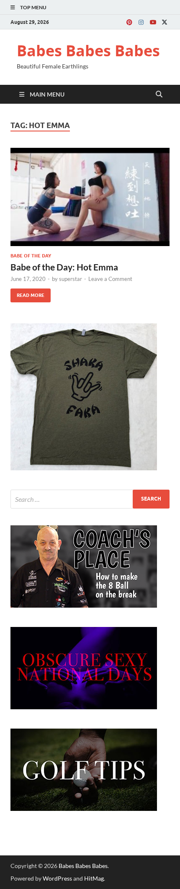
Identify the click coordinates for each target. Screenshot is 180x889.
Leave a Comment (110, 278)
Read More (27, 293)
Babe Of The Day (30, 256)
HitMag (94, 878)
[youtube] (153, 22)
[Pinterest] (129, 22)
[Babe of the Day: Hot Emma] (90, 197)
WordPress (57, 878)
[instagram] (141, 22)
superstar (70, 278)
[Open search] (159, 94)
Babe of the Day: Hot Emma (64, 267)
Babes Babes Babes (88, 50)
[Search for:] (90, 499)
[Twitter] (164, 22)
